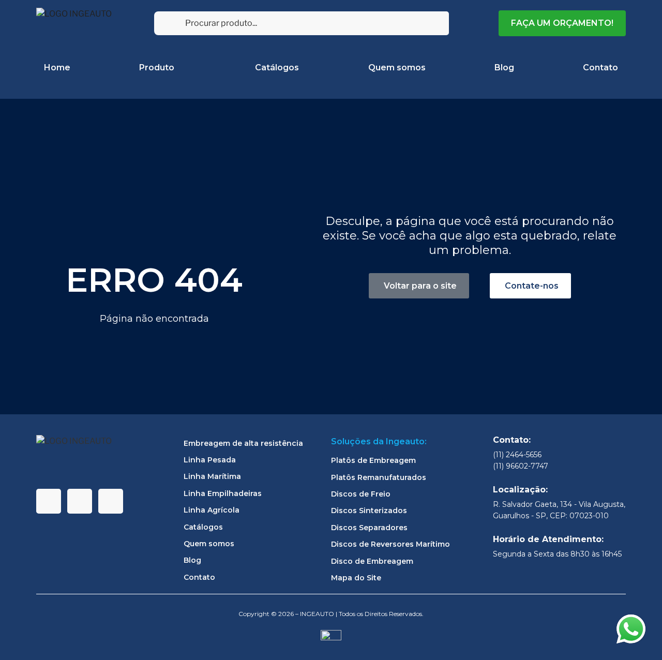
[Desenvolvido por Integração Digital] (331, 639)
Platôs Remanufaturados (378, 477)
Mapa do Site (356, 577)
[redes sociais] (48, 501)
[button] (530, 286)
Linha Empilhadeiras (223, 493)
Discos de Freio (360, 494)
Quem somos (397, 67)
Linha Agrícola (211, 510)
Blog (504, 67)
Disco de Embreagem (372, 561)
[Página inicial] (75, 23)
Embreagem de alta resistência (243, 443)
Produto (156, 67)
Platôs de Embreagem (373, 460)
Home (57, 67)
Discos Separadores (369, 527)
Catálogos (277, 67)
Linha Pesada (210, 459)
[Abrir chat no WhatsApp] (631, 629)
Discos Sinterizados (369, 510)
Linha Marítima (212, 476)
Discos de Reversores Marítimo (390, 544)
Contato (600, 67)
